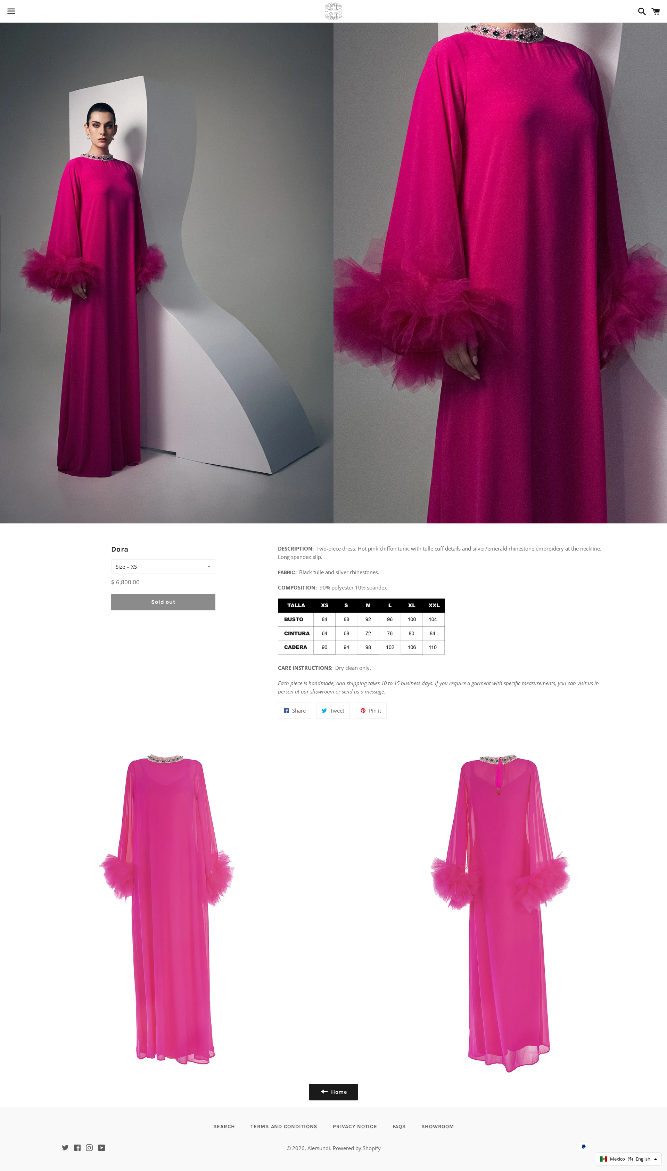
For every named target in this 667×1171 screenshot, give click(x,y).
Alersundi (318, 1148)
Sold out (163, 602)
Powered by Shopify (357, 1148)
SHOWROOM (437, 1126)
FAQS (399, 1126)
